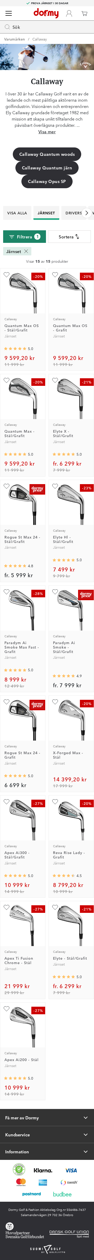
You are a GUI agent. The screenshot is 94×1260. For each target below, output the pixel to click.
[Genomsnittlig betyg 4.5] (63, 875)
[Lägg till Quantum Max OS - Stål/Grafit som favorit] (6, 274)
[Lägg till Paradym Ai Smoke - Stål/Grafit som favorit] (55, 592)
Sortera (66, 236)
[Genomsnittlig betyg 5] (15, 348)
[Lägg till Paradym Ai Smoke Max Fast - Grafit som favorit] (6, 592)
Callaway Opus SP (47, 181)
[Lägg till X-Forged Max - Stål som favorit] (55, 702)
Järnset (46, 212)
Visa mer (47, 131)
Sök (16, 27)
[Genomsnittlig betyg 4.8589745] (63, 676)
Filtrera (28, 236)
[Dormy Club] (69, 13)
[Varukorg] (84, 13)
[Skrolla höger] (86, 213)
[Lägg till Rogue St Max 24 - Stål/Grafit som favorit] (6, 486)
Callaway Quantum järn (47, 167)
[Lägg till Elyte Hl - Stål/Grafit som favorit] (55, 486)
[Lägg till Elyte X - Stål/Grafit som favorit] (55, 380)
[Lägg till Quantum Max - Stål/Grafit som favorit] (6, 380)
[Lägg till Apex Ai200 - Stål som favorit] (6, 1009)
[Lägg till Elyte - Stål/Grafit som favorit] (55, 907)
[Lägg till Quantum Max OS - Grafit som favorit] (55, 274)
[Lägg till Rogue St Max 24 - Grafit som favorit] (6, 702)
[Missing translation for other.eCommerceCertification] (19, 1169)
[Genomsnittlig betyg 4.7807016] (15, 566)
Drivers (74, 212)
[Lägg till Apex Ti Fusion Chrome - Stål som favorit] (6, 907)
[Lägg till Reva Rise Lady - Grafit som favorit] (55, 801)
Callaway (39, 39)
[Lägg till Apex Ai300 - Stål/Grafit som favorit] (6, 801)
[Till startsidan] (46, 13)
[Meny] (8, 13)
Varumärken (14, 39)
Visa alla (17, 212)
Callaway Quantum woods (47, 154)
